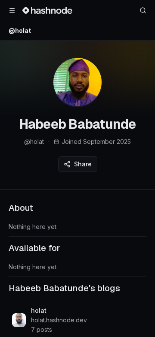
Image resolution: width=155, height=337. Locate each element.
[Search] (143, 10)
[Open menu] (12, 10)
